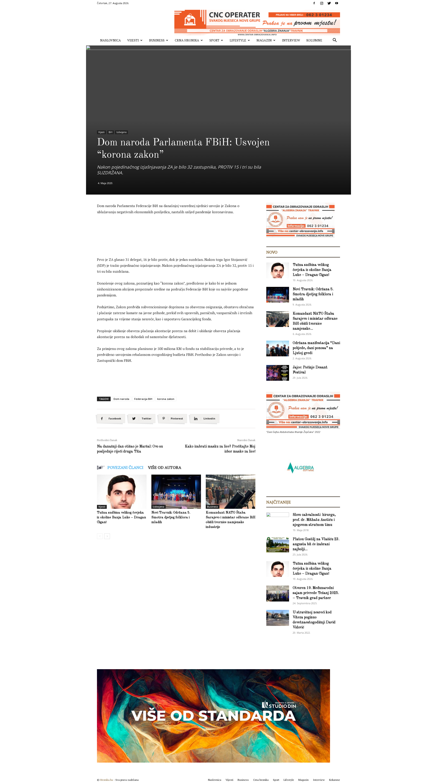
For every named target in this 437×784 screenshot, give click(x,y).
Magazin (264, 40)
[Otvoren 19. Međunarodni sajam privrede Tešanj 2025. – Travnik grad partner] (277, 593)
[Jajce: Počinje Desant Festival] (277, 373)
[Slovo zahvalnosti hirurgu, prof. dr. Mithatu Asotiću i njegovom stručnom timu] (277, 520)
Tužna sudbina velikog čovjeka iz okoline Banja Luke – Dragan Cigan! (121, 517)
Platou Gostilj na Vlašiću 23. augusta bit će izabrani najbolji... (316, 544)
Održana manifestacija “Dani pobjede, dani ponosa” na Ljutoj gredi (316, 348)
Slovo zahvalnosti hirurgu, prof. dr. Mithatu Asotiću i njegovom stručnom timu (314, 520)
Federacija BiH (143, 399)
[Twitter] (329, 3)
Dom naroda (121, 399)
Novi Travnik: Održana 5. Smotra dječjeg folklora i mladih (170, 517)
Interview (291, 40)
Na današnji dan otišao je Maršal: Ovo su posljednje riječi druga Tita (130, 449)
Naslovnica (110, 40)
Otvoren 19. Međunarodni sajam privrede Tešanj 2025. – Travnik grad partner (316, 593)
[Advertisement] (180, 231)
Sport (214, 40)
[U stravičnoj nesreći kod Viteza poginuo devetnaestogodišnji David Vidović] (277, 618)
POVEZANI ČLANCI (125, 467)
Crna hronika (187, 40)
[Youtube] (336, 3)
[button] (334, 41)
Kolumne (314, 40)
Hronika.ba (106, 779)
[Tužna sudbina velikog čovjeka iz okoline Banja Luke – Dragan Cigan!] (122, 492)
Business (157, 40)
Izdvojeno (121, 132)
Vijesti (133, 40)
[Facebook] (314, 3)
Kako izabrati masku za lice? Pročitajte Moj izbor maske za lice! (220, 449)
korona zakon (165, 399)
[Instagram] (321, 3)
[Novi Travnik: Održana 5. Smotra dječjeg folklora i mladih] (176, 492)
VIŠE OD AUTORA (164, 467)
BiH (110, 132)
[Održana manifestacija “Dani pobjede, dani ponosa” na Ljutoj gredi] (277, 348)
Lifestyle (238, 40)
